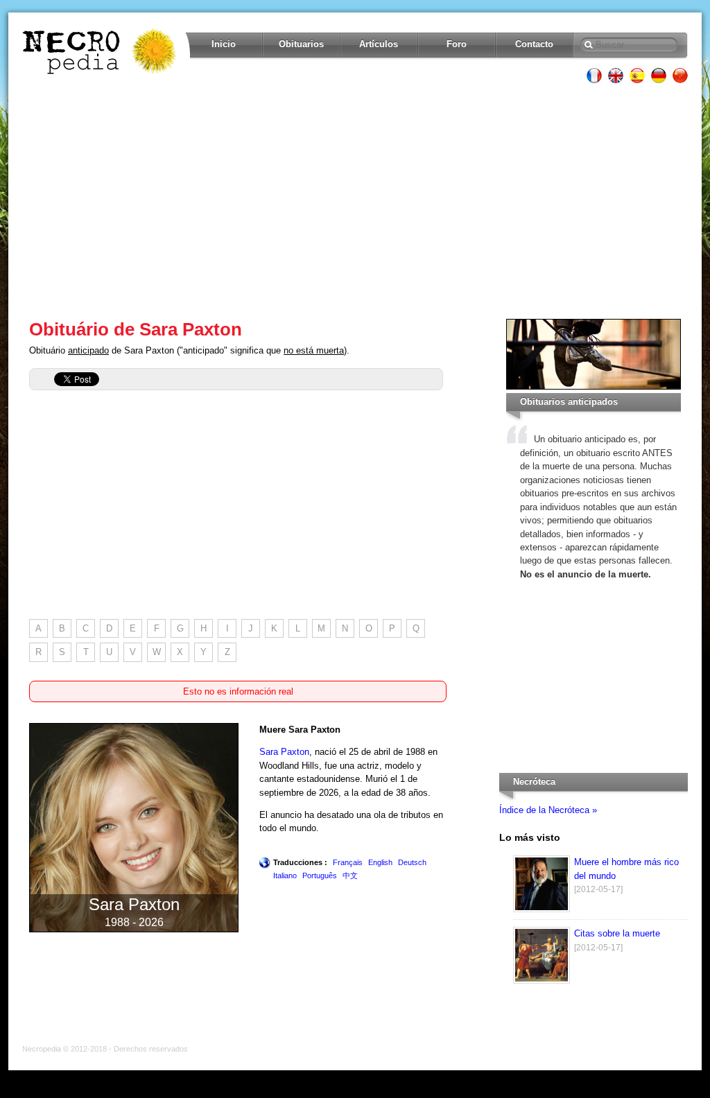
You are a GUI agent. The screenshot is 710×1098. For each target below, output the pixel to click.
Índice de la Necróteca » (548, 810)
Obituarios (301, 44)
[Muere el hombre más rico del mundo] (541, 909)
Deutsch (412, 862)
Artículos (378, 44)
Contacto (534, 44)
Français (348, 862)
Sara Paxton (284, 752)
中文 (350, 875)
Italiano (285, 875)
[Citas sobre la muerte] (541, 980)
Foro (457, 44)
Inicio (223, 44)
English (380, 862)
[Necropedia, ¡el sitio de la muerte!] (100, 51)
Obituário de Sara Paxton (135, 329)
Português (319, 875)
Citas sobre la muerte (617, 933)
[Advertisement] (355, 201)
